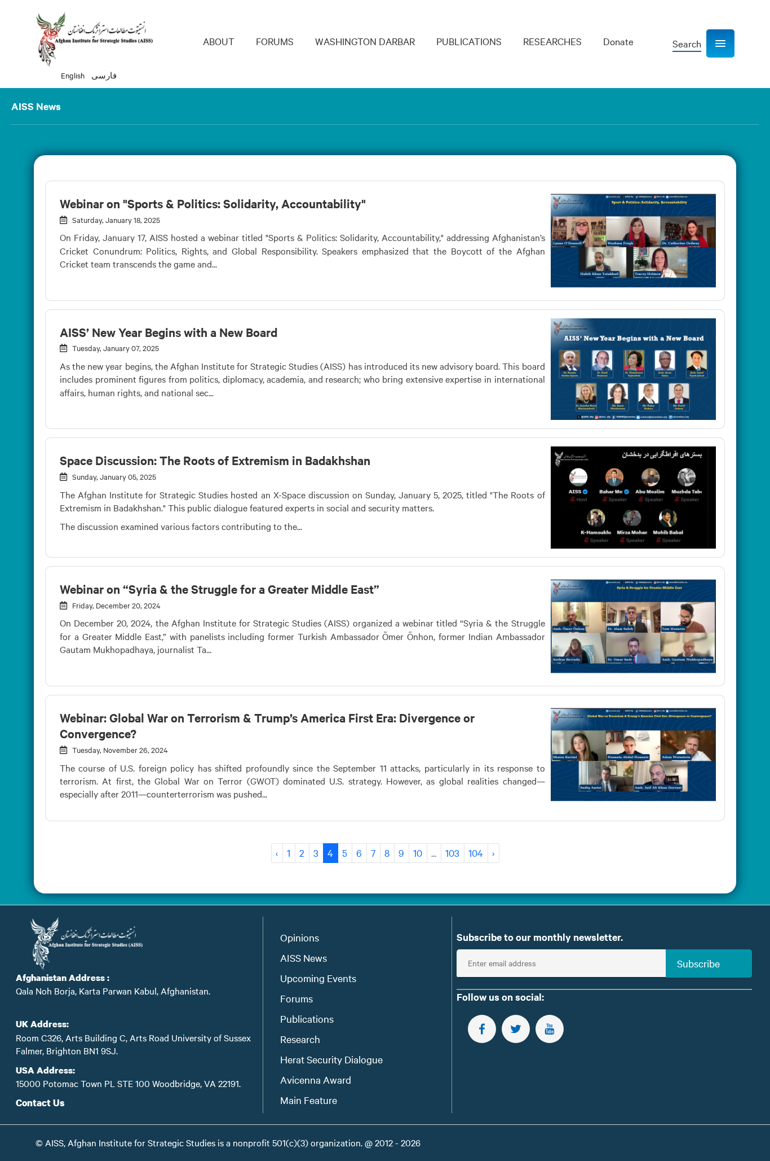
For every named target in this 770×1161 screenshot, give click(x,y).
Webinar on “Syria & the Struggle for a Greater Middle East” (219, 589)
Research (300, 1038)
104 (475, 852)
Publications (307, 1018)
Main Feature (308, 1099)
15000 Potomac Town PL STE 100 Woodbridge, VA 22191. (128, 1083)
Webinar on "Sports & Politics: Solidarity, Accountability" (213, 203)
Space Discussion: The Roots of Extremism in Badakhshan (215, 460)
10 (417, 852)
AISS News (303, 957)
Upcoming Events (318, 977)
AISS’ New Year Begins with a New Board (168, 332)
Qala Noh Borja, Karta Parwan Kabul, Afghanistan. (113, 990)
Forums (296, 998)
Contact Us (40, 1102)
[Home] (94, 39)
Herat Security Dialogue (331, 1059)
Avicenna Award (315, 1079)
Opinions (299, 937)
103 (452, 852)
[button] (720, 43)
